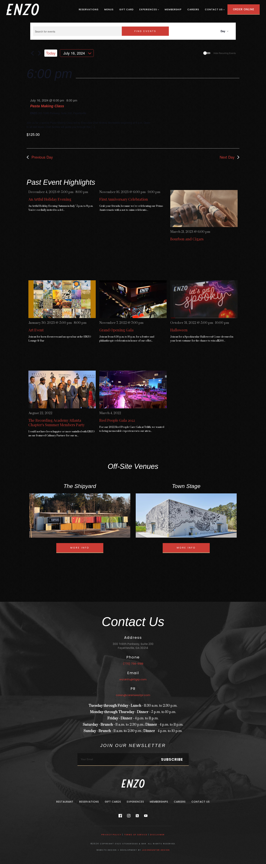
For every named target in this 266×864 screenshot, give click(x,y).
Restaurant (64, 801)
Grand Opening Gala (116, 330)
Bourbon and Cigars (187, 239)
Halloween (178, 330)
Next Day (227, 157)
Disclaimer (157, 834)
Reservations (88, 9)
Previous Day (42, 157)
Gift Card (126, 9)
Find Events (145, 31)
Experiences (148, 9)
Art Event (36, 330)
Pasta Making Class (47, 106)
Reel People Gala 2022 (117, 420)
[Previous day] (32, 53)
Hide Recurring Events (225, 53)
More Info (79, 547)
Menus (108, 9)
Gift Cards (113, 801)
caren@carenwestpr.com (133, 695)
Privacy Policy (111, 834)
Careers (193, 9)
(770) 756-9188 (133, 664)
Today (51, 53)
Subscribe (172, 759)
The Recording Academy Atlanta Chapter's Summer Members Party (56, 422)
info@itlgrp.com (133, 679)
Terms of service (135, 834)
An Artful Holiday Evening (49, 199)
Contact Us (214, 9)
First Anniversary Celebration (123, 199)
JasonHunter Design (156, 850)
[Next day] (39, 53)
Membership (173, 9)
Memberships (159, 801)
